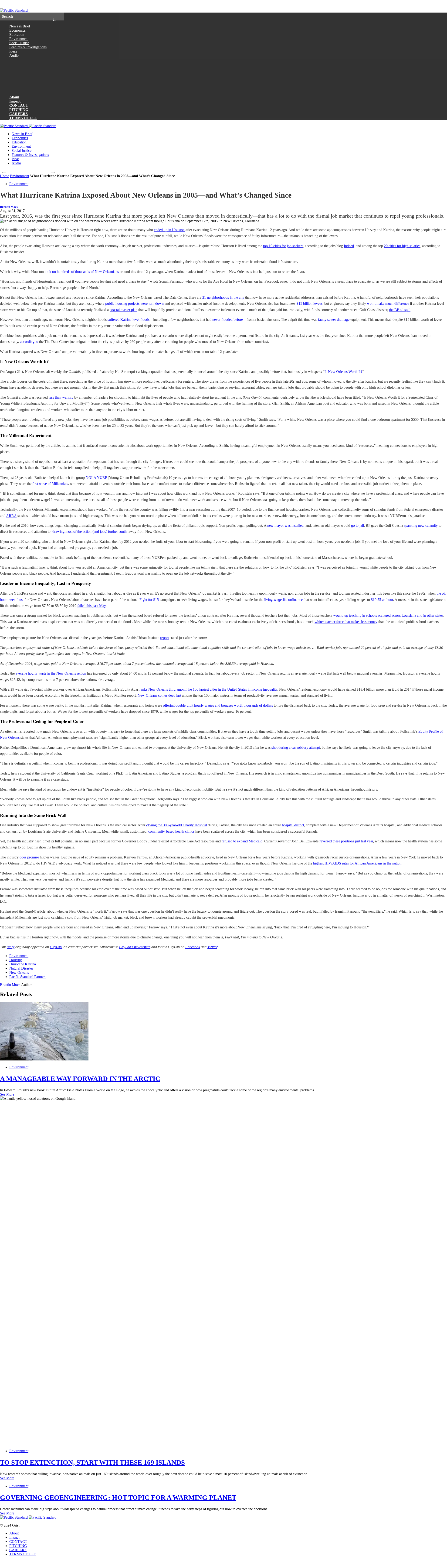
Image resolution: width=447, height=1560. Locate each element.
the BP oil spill (399, 310)
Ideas (13, 51)
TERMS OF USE (23, 118)
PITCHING (18, 110)
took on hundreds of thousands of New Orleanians (82, 272)
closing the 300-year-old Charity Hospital (176, 825)
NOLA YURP (96, 478)
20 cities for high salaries (402, 246)
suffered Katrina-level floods (128, 319)
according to (29, 342)
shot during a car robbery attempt (295, 747)
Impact (14, 101)
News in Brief (19, 26)
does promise (29, 857)
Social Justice (19, 43)
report (164, 638)
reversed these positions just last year (346, 841)
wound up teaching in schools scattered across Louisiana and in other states (388, 615)
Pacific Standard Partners (27, 977)
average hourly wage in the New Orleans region (51, 673)
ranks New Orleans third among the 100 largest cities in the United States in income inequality (208, 689)
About (14, 97)
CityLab (56, 947)
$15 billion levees (309, 303)
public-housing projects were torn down (134, 303)
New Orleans (19, 972)
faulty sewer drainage (333, 319)
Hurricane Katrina (22, 964)
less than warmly (61, 397)
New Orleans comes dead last (159, 695)
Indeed (349, 246)
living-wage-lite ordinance (283, 600)
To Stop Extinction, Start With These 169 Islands (92, 1462)
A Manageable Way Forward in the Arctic (80, 1078)
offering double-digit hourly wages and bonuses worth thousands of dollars (218, 705)
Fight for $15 (149, 600)
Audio (14, 55)
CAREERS (18, 114)
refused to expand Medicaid (242, 841)
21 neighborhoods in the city (223, 297)
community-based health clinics (171, 831)
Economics (17, 30)
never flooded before (227, 319)
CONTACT (18, 105)
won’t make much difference (388, 303)
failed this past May (91, 606)
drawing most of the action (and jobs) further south (89, 531)
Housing (15, 960)
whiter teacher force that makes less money (346, 622)
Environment (18, 39)
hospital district (293, 825)
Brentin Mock (9, 207)
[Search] (54, 16)
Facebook (192, 947)
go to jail (357, 525)
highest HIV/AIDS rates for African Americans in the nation (357, 863)
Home (4, 176)
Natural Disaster (21, 968)
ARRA (11, 516)
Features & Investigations (28, 47)
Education (16, 34)
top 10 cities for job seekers (283, 246)
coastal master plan (123, 310)
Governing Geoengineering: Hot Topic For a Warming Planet (118, 1497)
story (10, 947)
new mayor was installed (285, 525)
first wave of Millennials (50, 484)
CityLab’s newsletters (134, 947)
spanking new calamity (421, 525)
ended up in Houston (169, 230)
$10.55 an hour (382, 600)
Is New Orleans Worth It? (343, 372)
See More (7, 1094)
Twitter (212, 947)
